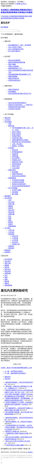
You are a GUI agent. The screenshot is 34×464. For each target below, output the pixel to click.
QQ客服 (17, 3)
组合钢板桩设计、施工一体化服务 (19, 45)
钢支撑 (10, 208)
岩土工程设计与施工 (15, 47)
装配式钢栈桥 (12, 76)
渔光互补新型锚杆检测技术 (17, 103)
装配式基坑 (12, 170)
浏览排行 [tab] (8, 379)
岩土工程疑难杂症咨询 (15, 49)
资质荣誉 (11, 234)
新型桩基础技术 (17, 152)
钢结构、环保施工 (18, 146)
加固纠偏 (15, 156)
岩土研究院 (8, 198)
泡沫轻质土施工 (17, 138)
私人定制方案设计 (14, 51)
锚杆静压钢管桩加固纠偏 (16, 62)
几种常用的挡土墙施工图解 (15, 445)
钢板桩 (10, 206)
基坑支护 (15, 150)
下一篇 (15, 373)
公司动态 (8, 120)
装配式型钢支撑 (13, 78)
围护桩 (10, 222)
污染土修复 (16, 168)
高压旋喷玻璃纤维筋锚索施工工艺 (19, 74)
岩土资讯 (11, 202)
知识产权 (15, 236)
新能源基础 (12, 178)
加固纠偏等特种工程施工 (20, 140)
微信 (8, 368)
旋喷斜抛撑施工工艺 (15, 68)
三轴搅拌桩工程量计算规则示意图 (17, 433)
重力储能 (15, 194)
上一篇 (14, 371)
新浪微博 (18, 368)
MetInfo (30, 452)
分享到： (4, 368)
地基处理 (15, 154)
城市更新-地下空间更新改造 (21, 142)
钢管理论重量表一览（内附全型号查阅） (19, 421)
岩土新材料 (16, 158)
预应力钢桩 (12, 64)
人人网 (29, 368)
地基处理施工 (16, 136)
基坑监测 (11, 212)
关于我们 (8, 228)
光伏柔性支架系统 (14, 109)
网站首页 (8, 118)
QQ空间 (12, 368)
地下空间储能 (12, 188)
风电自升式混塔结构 (19, 184)
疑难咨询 (8, 250)
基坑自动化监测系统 (19, 176)
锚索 (9, 220)
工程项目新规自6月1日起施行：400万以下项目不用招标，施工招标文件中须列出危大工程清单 (19, 427)
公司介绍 (11, 230)
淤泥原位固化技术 (14, 80)
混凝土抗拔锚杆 (13, 66)
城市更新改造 (16, 164)
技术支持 (15, 242)
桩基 (9, 218)
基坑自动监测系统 (14, 60)
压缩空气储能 (16, 190)
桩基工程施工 (16, 134)
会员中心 (24, 3)
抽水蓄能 (15, 192)
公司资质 (15, 240)
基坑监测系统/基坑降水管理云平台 (19, 93)
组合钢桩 (15, 172)
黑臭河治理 (16, 166)
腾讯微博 (24, 368)
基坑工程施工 (16, 132)
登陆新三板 (16, 244)
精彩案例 (8, 196)
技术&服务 (8, 122)
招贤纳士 (11, 246)
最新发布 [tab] (8, 377)
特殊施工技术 (16, 160)
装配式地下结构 (17, 162)
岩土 (9, 216)
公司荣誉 (15, 238)
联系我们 (11, 248)
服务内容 (11, 126)
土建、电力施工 (17, 144)
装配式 (10, 224)
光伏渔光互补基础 (18, 180)
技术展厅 (11, 148)
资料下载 (11, 204)
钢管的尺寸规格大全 (12, 431)
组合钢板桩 (4, 27)
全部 (9, 124)
